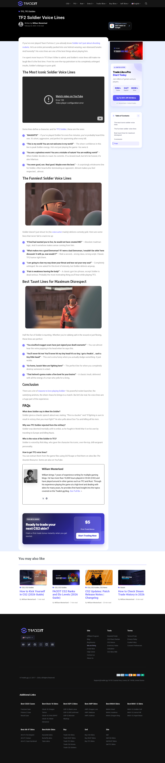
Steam (122, 587)
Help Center (91, 652)
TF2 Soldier (61, 129)
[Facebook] (34, 644)
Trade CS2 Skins (69, 735)
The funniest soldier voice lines (125, 129)
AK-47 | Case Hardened (29, 741)
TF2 (22, 11)
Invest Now (91, 649)
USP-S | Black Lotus (70, 709)
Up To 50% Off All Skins (126, 98)
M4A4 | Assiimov (112, 712)
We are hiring (91, 645)
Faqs (116, 143)
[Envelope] (52, 644)
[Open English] (32, 637)
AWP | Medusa (90, 712)
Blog (88, 639)
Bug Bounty (91, 642)
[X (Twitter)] (43, 498)
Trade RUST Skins (69, 738)
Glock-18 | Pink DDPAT (49, 715)
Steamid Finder (112, 636)
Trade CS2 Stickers (69, 747)
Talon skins (46, 741)
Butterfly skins (47, 738)
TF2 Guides (30, 11)
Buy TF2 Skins (90, 741)
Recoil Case (25, 715)
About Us (90, 658)
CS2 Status (111, 642)
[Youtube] (23, 644)
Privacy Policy (132, 639)
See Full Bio (75, 491)
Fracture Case (26, 709)
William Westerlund (40, 23)
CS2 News (103, 587)
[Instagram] (40, 644)
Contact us (91, 655)
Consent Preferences (134, 645)
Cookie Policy (132, 642)
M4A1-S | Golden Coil (134, 709)
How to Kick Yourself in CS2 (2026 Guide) (32, 593)
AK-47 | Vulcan (26, 738)
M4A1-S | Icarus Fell (134, 712)
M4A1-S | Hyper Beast (134, 715)
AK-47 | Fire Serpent (27, 735)
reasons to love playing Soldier (51, 391)
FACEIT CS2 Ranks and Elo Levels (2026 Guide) (65, 594)
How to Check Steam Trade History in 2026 (131, 593)
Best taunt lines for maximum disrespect (124, 134)
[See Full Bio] (81, 491)
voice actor (57, 232)
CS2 (23, 587)
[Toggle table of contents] (138, 115)
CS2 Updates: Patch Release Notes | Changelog (97, 594)
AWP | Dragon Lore (91, 709)
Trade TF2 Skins (68, 741)
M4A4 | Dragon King (113, 715)
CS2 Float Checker (113, 639)
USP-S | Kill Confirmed (70, 712)
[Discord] (46, 644)
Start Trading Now (87, 535)
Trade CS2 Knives (69, 744)
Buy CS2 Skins (90, 735)
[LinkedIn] (46, 498)
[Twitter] (29, 644)
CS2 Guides (29, 587)
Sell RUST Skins (111, 741)
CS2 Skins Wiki (112, 652)
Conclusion (118, 139)
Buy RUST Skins (90, 738)
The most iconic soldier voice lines (124, 123)
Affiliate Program (93, 636)
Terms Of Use (132, 636)
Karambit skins (47, 735)
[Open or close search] (146, 3)
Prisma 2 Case (26, 712)
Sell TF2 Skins (111, 744)
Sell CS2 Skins (111, 738)
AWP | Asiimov (90, 715)
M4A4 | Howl (110, 709)
